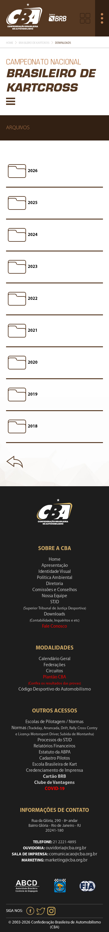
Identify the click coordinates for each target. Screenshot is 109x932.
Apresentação (54, 565)
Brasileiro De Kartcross (34, 43)
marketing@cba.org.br (66, 860)
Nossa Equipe (54, 596)
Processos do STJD (55, 740)
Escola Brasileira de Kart (54, 764)
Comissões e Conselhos (54, 590)
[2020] (17, 363)
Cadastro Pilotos (54, 758)
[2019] (17, 395)
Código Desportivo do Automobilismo (54, 689)
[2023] (17, 267)
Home (9, 43)
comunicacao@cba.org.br (73, 854)
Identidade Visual (54, 572)
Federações (54, 665)
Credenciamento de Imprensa (54, 770)
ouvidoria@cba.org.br (66, 848)
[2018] (17, 427)
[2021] (17, 331)
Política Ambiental (54, 578)
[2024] (17, 235)
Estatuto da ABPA (55, 752)
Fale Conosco (54, 626)
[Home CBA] (24, 18)
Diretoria (54, 584)
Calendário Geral (55, 659)
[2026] (17, 171)
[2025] (17, 203)
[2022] (17, 299)
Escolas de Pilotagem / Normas (54, 722)
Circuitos (54, 671)
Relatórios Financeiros (54, 746)
